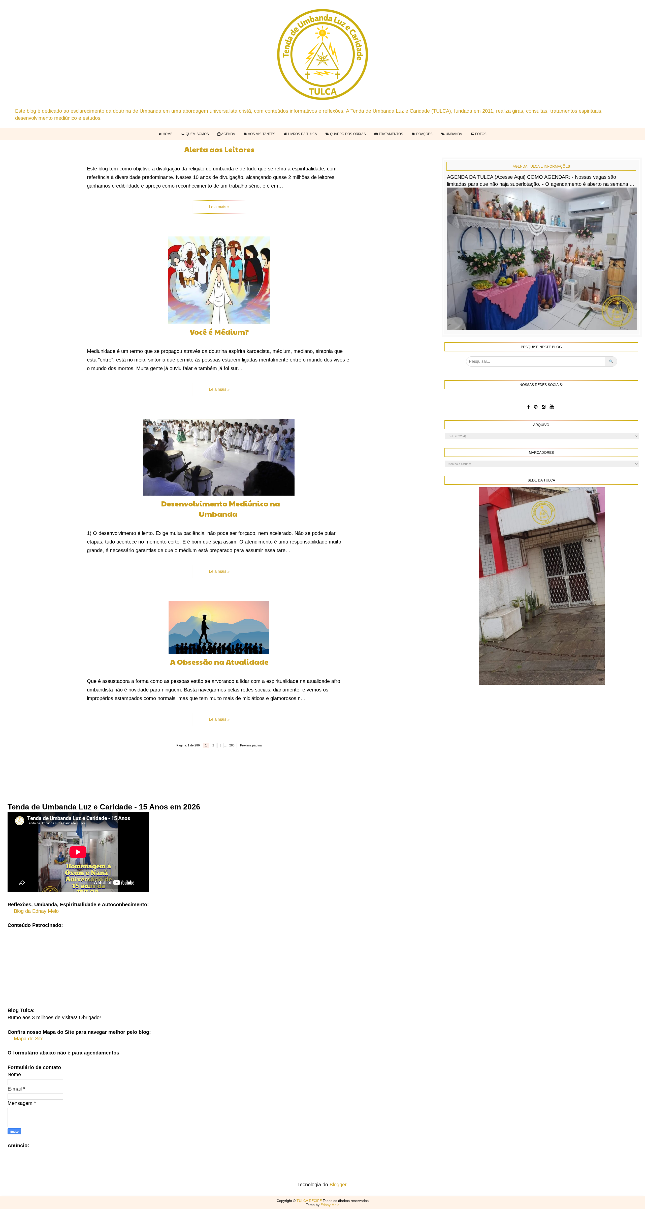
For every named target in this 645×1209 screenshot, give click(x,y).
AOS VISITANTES (261, 134)
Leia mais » (219, 207)
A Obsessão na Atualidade (219, 661)
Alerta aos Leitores (219, 149)
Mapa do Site (29, 1038)
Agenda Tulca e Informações (541, 166)
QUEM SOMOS (197, 134)
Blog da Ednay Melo (36, 911)
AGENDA (227, 134)
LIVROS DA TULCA (302, 134)
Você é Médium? (219, 331)
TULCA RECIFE (310, 1201)
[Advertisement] (322, 964)
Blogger (338, 1184)
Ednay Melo (329, 1205)
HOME (167, 134)
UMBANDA (453, 134)
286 (232, 745)
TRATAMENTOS (390, 134)
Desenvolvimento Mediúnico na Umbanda (220, 508)
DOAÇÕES (424, 134)
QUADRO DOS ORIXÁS (347, 134)
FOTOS (480, 134)
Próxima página (251, 745)
